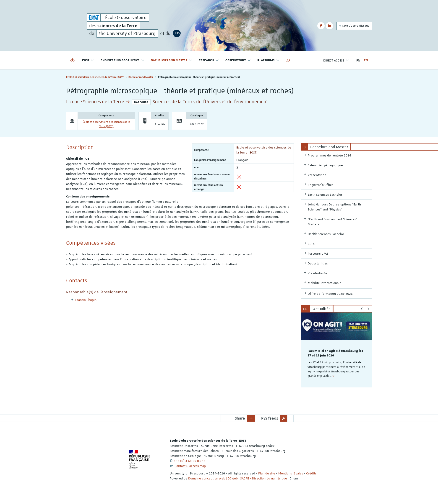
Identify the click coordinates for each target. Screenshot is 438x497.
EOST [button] (85, 60)
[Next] (368, 309)
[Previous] (361, 309)
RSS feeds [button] (269, 418)
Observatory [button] (235, 60)
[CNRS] (177, 33)
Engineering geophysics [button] (120, 60)
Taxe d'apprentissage (355, 26)
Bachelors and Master (140, 77)
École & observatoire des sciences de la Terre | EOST (95, 77)
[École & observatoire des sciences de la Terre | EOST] (94, 17)
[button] (288, 60)
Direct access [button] (333, 60)
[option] (336, 350)
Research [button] (206, 60)
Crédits (311, 473)
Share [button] (240, 418)
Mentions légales (290, 473)
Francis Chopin (85, 300)
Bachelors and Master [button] (169, 60)
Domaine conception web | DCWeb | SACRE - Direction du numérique (237, 478)
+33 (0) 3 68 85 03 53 (189, 461)
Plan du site (266, 473)
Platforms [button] (265, 60)
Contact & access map (190, 466)
